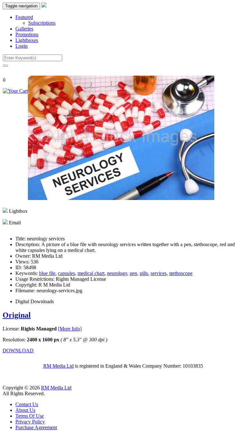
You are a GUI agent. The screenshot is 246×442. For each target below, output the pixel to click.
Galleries (24, 28)
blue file (47, 273)
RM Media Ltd (58, 366)
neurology (117, 273)
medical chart (91, 273)
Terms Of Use (29, 416)
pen (133, 273)
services (159, 273)
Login (21, 46)
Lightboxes (26, 40)
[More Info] (70, 328)
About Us (25, 410)
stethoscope (181, 273)
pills (144, 273)
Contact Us (26, 404)
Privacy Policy (30, 421)
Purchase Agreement (36, 427)
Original (17, 315)
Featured (24, 17)
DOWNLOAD (18, 350)
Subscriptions (41, 23)
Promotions (26, 34)
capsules (66, 273)
